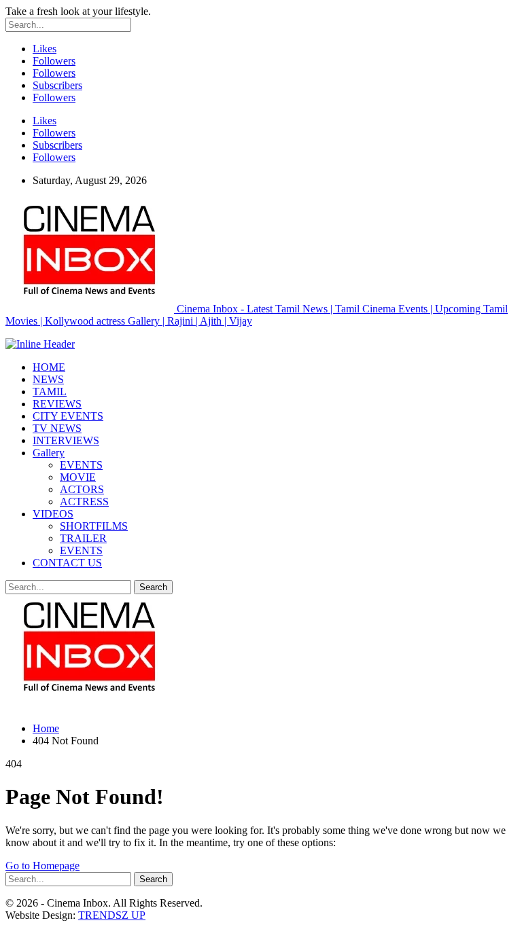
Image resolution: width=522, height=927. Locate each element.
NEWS (48, 379)
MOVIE (78, 477)
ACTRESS (84, 501)
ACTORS (82, 489)
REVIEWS (57, 404)
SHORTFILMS (94, 526)
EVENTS (81, 465)
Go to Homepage (42, 865)
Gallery (49, 452)
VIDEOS (53, 514)
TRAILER (83, 538)
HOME (49, 367)
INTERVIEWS (66, 440)
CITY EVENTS (68, 416)
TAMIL (50, 391)
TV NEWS (57, 428)
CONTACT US (67, 562)
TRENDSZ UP (111, 915)
